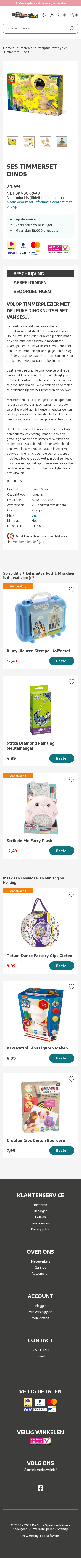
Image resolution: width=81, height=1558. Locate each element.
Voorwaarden (41, 1223)
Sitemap (62, 1529)
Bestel (61, 661)
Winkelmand (40, 1318)
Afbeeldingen (30, 282)
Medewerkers (40, 1261)
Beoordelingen (32, 291)
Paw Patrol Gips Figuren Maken (37, 1047)
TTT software (49, 1536)
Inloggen (40, 1306)
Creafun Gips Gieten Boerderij (36, 1140)
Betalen (40, 1217)
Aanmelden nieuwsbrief (40, 1469)
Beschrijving (29, 273)
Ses (34, 515)
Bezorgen (40, 1211)
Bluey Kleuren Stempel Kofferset (38, 650)
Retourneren (40, 1273)
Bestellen (40, 1205)
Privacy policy (40, 1229)
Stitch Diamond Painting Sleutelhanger (30, 746)
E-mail (41, 1356)
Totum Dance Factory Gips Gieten (39, 955)
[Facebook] (40, 1490)
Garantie (40, 1267)
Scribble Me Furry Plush (29, 840)
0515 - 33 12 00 (40, 1350)
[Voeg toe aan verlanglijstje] (71, 590)
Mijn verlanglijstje (40, 1312)
